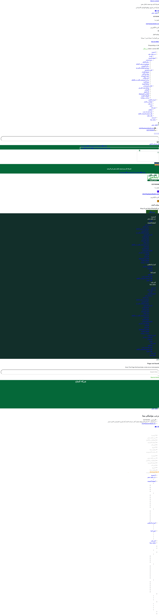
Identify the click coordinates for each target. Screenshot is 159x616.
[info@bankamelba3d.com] (158, 191)
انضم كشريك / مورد (147, 111)
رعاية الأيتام (146, 62)
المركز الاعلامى (152, 99)
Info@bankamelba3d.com (149, 423)
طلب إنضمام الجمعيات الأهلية (145, 113)
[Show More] (139, 150)
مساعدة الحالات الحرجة (142, 68)
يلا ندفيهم (146, 91)
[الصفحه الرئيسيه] (153, 181)
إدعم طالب (146, 78)
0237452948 (150, 130)
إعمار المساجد (145, 76)
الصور (151, 105)
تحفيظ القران (145, 72)
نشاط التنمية (145, 84)
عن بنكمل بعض (152, 54)
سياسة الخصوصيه (151, 452)
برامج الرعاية (149, 60)
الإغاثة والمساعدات (147, 86)
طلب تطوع (149, 115)
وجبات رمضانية (145, 97)
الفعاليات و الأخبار (148, 101)
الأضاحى (147, 89)
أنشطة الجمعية (152, 58)
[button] (120, 157)
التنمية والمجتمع (148, 70)
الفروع (150, 56)
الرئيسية (154, 52)
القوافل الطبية (145, 95)
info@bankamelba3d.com (152, 23)
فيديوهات (150, 103)
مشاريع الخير (145, 74)
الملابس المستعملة (144, 93)
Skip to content (154, 1)
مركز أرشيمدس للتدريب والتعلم (140, 80)
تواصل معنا (153, 119)
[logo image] (155, 125)
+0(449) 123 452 (155, 41)
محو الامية (146, 82)
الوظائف (150, 109)
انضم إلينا (153, 107)
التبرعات (154, 117)
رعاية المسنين (145, 66)
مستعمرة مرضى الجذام (142, 64)
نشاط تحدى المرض (144, 88)
